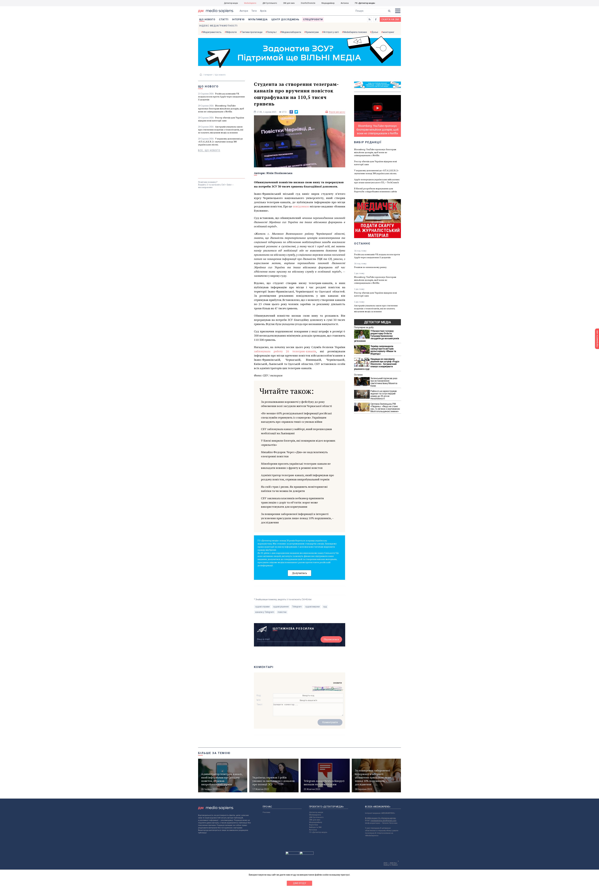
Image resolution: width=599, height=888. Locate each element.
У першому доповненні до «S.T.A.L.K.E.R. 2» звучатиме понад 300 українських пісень (220, 141)
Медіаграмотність (212, 32)
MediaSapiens (250, 3)
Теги (254, 10)
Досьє (375, 32)
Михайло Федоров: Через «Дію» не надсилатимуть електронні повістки (294, 454)
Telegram (297, 606)
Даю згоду (299, 883)
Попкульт (272, 32)
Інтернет (209, 75)
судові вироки (312, 606)
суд (325, 606)
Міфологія (231, 32)
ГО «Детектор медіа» (365, 3)
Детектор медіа (231, 3)
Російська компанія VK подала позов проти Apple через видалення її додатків (221, 96)
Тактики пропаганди (251, 32)
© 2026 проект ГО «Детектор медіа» (380, 818)
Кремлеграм (312, 32)
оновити (337, 683)
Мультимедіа (258, 19)
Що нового (207, 19)
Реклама (266, 812)
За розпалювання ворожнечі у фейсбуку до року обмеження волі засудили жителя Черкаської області (296, 404)
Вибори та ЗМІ (315, 827)
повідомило (301, 206)
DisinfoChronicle (308, 3)
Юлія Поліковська (279, 173)
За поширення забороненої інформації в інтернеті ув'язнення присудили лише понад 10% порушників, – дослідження (297, 518)
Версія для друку (337, 111)
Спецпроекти (313, 19)
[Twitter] (296, 112)
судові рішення (281, 606)
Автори (244, 10)
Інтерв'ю (238, 19)
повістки (282, 612)
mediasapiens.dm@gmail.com (383, 821)
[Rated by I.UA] (292, 854)
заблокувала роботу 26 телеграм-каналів (285, 351)
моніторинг (388, 32)
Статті (223, 19)
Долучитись (299, 573)
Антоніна (345, 3)
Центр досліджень (285, 19)
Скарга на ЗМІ (390, 19)
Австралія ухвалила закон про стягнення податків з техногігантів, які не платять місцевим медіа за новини (220, 129)
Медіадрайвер (327, 3)
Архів (263, 10)
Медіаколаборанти (291, 32)
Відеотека (313, 825)
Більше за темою (214, 753)
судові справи (262, 606)
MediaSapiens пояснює (355, 32)
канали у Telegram (264, 612)
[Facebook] (291, 112)
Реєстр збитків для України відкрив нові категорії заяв (221, 119)
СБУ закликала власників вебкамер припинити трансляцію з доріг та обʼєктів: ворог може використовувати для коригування (292, 502)
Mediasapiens (315, 815)
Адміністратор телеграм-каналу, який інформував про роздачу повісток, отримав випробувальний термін (297, 477)
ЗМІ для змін (289, 3)
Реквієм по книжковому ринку (370, 267)
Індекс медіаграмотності (218, 25)
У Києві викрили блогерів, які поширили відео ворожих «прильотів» (298, 443)
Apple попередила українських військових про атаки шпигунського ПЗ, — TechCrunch (376, 181)
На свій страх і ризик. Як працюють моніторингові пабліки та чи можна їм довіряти (294, 489)
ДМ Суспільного (270, 3)
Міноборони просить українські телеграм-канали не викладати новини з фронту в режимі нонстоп (296, 466)
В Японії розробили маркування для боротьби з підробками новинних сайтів (375, 190)
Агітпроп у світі (331, 32)
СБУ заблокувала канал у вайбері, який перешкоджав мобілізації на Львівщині (296, 431)
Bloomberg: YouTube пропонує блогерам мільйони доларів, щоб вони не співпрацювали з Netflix (221, 108)
